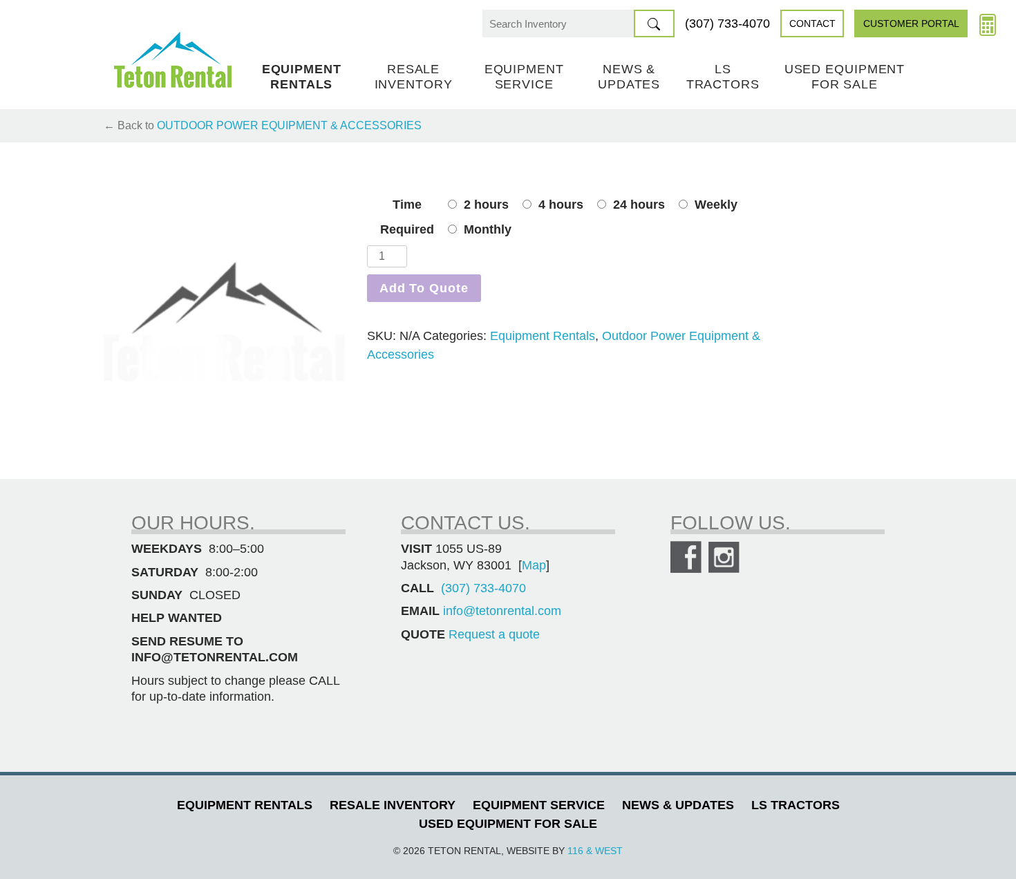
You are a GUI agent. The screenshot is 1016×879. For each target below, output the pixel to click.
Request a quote (494, 634)
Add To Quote (424, 288)
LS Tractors (723, 76)
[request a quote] (988, 23)
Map (534, 565)
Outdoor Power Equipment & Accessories (289, 125)
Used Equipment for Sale (844, 76)
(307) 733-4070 (727, 23)
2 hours (486, 204)
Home (173, 59)
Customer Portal (911, 23)
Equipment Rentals (301, 76)
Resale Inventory (414, 76)
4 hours (560, 204)
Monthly (487, 229)
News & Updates (629, 76)
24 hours (639, 204)
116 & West (595, 850)
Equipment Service (524, 76)
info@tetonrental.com (502, 611)
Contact (812, 23)
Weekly (716, 204)
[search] (654, 23)
